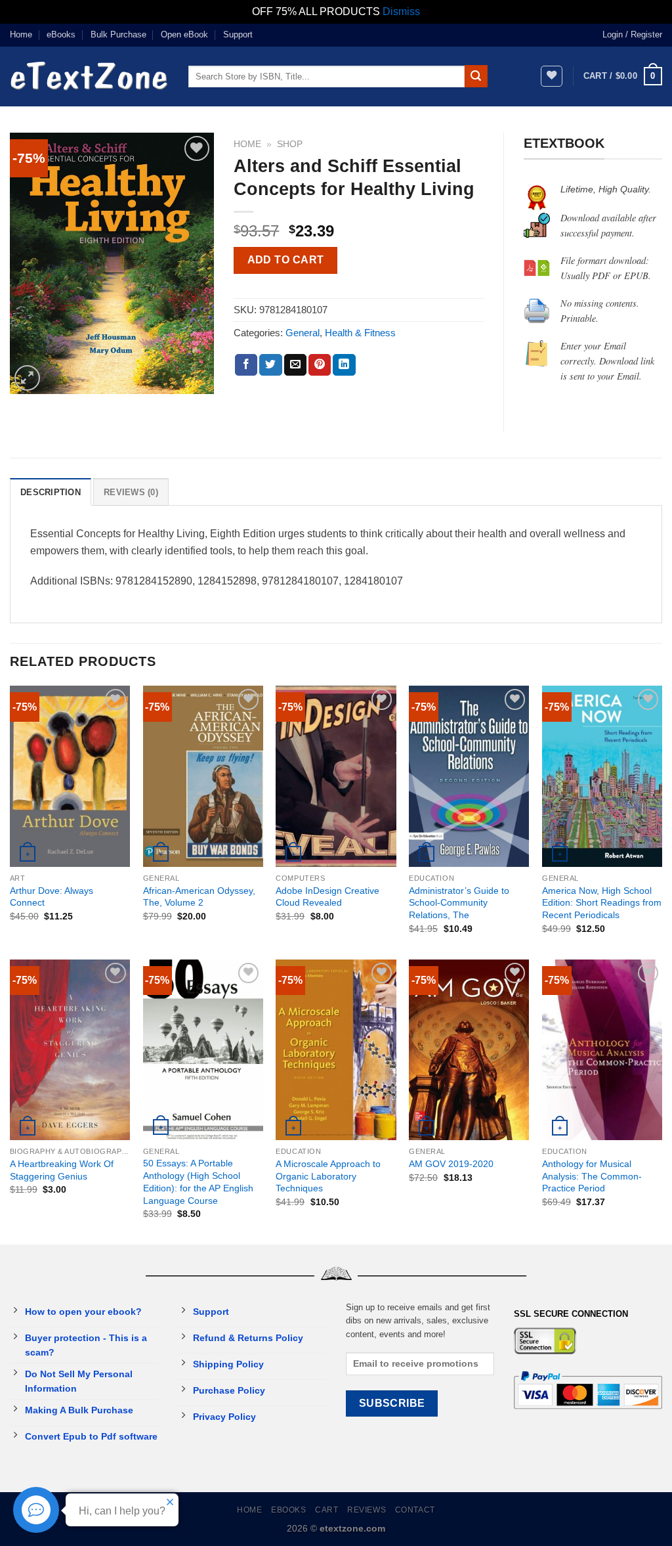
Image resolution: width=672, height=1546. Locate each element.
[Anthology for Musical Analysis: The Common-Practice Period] (602, 1050)
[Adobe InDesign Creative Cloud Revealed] (336, 776)
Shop (290, 144)
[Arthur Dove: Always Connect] (70, 776)
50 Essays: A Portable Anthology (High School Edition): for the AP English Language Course (198, 1181)
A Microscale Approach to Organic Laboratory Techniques (328, 1176)
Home (21, 34)
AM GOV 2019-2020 (451, 1164)
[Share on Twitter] (270, 365)
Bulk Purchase (118, 34)
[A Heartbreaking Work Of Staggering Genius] (70, 1050)
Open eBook (184, 34)
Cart (326, 1509)
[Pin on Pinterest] (319, 365)
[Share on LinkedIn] (344, 365)
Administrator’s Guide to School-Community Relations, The (459, 902)
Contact (415, 1509)
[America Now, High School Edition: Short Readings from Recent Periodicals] (602, 776)
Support (238, 34)
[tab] (50, 492)
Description (50, 492)
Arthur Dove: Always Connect (51, 896)
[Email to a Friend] (295, 365)
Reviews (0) (131, 492)
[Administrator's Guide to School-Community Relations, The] (469, 776)
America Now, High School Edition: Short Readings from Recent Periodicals (602, 902)
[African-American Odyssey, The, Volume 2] (203, 776)
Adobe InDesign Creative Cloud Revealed (327, 896)
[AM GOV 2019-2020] (469, 1050)
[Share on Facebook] (246, 365)
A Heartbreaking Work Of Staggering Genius (62, 1170)
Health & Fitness (360, 332)
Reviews (366, 1509)
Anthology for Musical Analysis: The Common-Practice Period (592, 1176)
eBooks (61, 34)
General (302, 332)
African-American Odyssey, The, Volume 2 (199, 896)
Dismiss (401, 11)
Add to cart (285, 259)
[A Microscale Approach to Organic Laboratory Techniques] (336, 1050)
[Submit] (476, 76)
